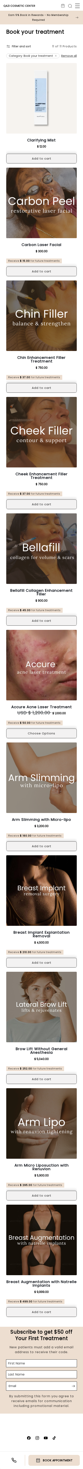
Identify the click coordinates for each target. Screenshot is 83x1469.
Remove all (69, 55)
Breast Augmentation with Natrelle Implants (41, 1283)
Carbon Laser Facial (41, 244)
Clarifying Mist (41, 140)
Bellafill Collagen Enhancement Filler (41, 592)
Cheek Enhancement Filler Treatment (42, 475)
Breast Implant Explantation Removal (41, 934)
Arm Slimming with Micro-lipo (41, 819)
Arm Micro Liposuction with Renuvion (42, 1167)
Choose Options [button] (41, 733)
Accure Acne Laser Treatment (41, 706)
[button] (77, 5)
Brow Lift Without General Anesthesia (41, 1050)
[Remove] (56, 56)
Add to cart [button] (41, 158)
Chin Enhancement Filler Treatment (41, 359)
